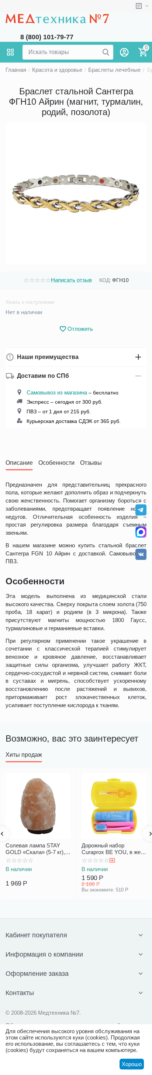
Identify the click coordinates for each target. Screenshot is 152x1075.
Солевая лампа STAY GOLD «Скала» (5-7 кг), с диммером (37, 849)
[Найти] (106, 52)
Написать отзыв (71, 280)
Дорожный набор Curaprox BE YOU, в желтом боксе (114, 849)
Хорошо (132, 1064)
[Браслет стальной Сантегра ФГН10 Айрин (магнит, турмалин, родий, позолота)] (76, 193)
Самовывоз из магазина (57, 392)
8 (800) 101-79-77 (46, 37)
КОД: (105, 280)
